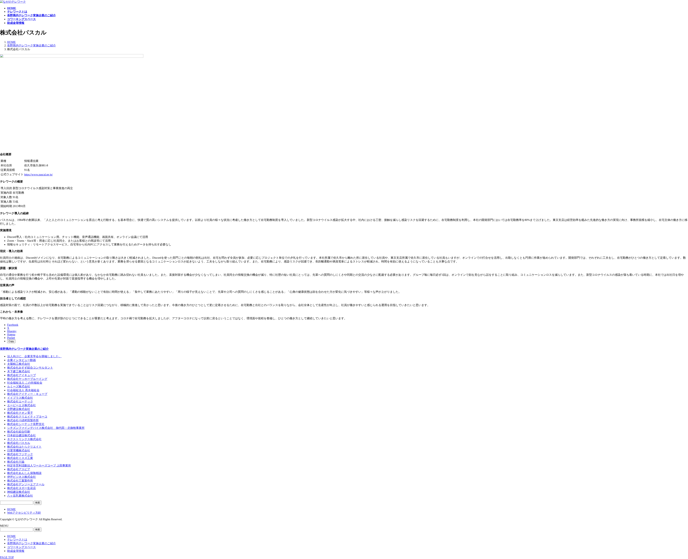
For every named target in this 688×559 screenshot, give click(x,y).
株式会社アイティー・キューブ (27, 393)
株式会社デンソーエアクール (25, 484)
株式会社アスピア (18, 469)
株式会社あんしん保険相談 (24, 473)
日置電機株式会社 (18, 450)
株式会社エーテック (20, 401)
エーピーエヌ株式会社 (21, 405)
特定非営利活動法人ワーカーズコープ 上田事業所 (39, 465)
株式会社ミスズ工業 (20, 457)
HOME (11, 509)
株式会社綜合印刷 (18, 431)
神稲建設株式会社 (18, 491)
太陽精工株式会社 (18, 363)
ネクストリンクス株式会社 (24, 439)
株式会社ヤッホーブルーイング (27, 378)
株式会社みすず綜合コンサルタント (30, 367)
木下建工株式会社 (18, 371)
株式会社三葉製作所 (20, 480)
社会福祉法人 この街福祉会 (24, 382)
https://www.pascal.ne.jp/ (38, 174)
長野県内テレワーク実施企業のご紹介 (24, 348)
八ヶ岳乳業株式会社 (20, 495)
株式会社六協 (15, 461)
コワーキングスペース (21, 547)
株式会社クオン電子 (20, 412)
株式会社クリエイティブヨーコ (27, 416)
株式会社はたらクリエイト (24, 446)
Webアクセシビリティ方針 (24, 512)
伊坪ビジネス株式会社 (21, 476)
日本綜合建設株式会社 (21, 435)
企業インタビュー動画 (21, 360)
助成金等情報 (15, 550)
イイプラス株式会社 (20, 397)
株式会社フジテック (20, 454)
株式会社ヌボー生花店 (21, 488)
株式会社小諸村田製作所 (23, 420)
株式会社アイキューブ (21, 375)
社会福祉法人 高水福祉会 (23, 390)
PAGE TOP (7, 557)
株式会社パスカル (18, 442)
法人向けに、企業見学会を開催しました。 (34, 356)
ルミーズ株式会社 (18, 386)
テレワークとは (17, 539)
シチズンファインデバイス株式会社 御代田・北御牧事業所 (46, 427)
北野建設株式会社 (18, 409)
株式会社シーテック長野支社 (25, 424)
